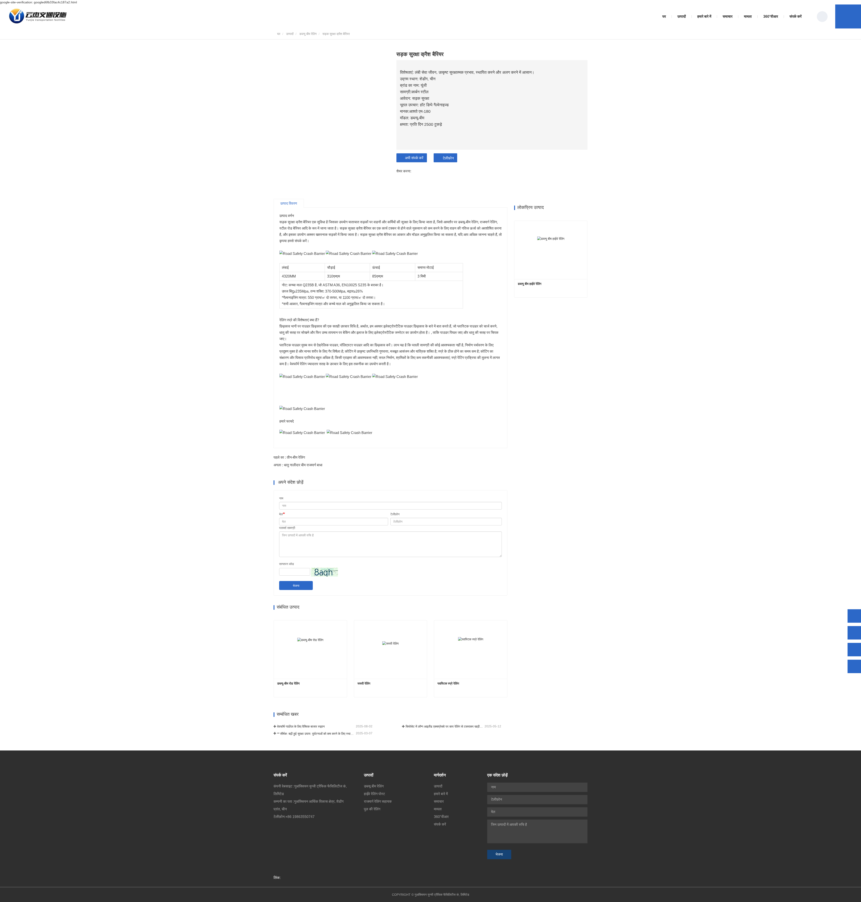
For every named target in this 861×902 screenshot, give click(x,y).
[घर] (38, 16)
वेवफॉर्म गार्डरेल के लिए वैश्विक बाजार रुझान (301, 726)
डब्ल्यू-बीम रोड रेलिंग (288, 683)
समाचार (439, 801)
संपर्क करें (795, 16)
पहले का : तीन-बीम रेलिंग (289, 457)
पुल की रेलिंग (372, 809)
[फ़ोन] (854, 633)
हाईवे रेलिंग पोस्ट (374, 794)
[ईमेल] (854, 649)
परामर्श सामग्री (287, 528)
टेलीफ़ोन (448, 158)
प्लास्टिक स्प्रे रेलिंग (448, 683)
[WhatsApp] (854, 616)
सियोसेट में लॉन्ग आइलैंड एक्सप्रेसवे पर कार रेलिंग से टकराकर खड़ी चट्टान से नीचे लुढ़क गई (444, 726)
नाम (281, 498)
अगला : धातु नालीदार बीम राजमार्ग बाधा (298, 465)
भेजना (296, 586)
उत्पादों (290, 34)
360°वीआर (770, 16)
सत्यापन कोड (286, 564)
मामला (748, 16)
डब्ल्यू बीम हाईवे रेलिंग (529, 284)
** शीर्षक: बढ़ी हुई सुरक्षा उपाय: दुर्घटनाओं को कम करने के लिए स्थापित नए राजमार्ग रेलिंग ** (316, 733)
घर (664, 16)
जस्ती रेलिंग (363, 683)
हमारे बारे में (441, 794)
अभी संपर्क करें (414, 158)
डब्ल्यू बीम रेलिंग (308, 34)
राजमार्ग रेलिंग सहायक (378, 801)
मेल (281, 514)
